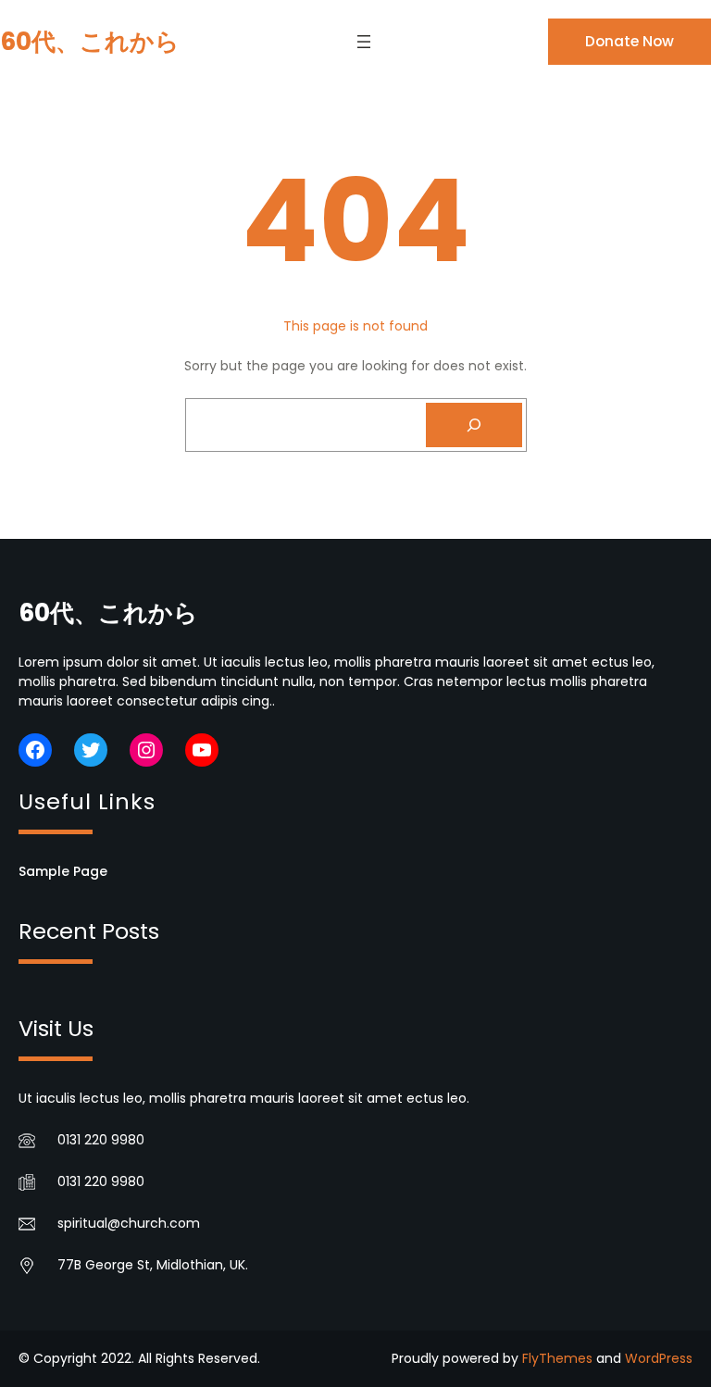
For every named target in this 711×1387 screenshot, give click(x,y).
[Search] (474, 425)
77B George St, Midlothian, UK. (152, 1265)
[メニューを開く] (364, 42)
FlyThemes (557, 1358)
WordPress (658, 1358)
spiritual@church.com (128, 1223)
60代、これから (90, 41)
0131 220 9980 (100, 1140)
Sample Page (63, 871)
